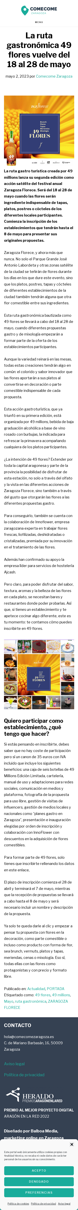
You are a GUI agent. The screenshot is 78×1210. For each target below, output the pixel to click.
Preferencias (39, 1192)
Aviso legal (64, 1203)
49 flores (42, 995)
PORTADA (55, 989)
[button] (72, 1144)
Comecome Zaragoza (39, 10)
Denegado (39, 1181)
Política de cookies (18, 1203)
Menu (39, 22)
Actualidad (36, 989)
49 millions (61, 995)
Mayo (8, 1001)
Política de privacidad (43, 1203)
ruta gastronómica (30, 1001)
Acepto (39, 1170)
